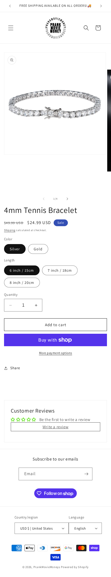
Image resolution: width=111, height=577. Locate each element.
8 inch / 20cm (22, 282)
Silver (15, 249)
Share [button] (15, 367)
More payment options (55, 353)
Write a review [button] (55, 426)
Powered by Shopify (75, 567)
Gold (38, 249)
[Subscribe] (86, 474)
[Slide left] (44, 199)
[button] (11, 28)
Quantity (11, 294)
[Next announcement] (101, 6)
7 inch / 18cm (60, 270)
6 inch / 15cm (22, 270)
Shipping (9, 230)
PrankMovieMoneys (46, 567)
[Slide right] (67, 199)
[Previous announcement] (10, 6)
